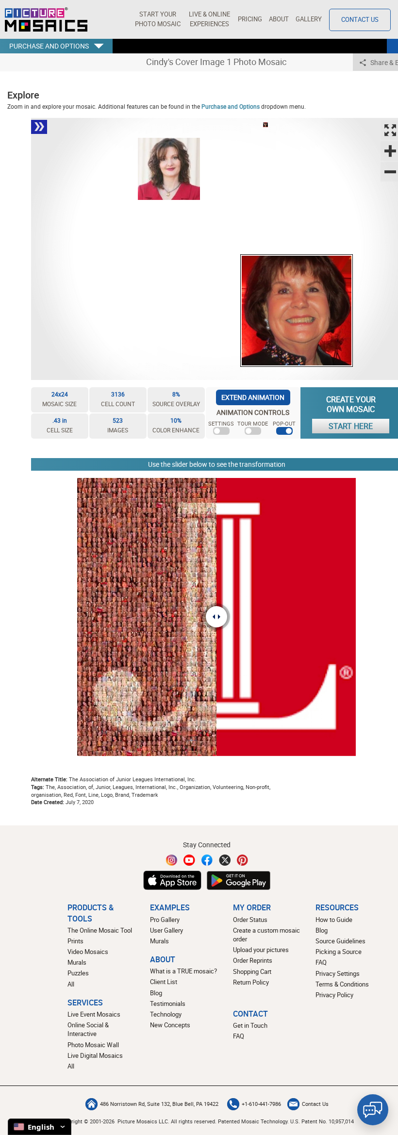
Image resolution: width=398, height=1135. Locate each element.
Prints (75, 941)
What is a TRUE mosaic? (183, 971)
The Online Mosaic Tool (99, 930)
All (70, 984)
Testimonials (167, 1004)
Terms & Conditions (342, 984)
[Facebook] (207, 860)
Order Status (250, 920)
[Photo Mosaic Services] (46, 19)
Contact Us (360, 20)
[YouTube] (189, 860)
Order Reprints (252, 960)
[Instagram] (172, 860)
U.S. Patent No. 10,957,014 (322, 1121)
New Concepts (170, 1025)
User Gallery (166, 930)
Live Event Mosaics (93, 1014)
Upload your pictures (261, 950)
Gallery (309, 19)
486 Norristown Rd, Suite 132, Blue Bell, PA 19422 (159, 1104)
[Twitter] (225, 860)
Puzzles (78, 973)
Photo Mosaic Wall (93, 1045)
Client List (163, 982)
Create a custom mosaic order (266, 934)
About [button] (279, 19)
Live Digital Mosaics (95, 1056)
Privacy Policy (334, 995)
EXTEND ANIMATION (252, 397)
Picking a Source (338, 952)
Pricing (250, 19)
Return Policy (251, 982)
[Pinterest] (243, 860)
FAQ (321, 962)
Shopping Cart (252, 972)
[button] (157, 19)
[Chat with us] (372, 1109)
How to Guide (333, 920)
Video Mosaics (87, 952)
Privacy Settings (337, 974)
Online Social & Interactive (88, 1029)
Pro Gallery (165, 920)
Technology (166, 1014)
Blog (156, 993)
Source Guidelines (340, 941)
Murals (76, 962)
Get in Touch (250, 1025)
